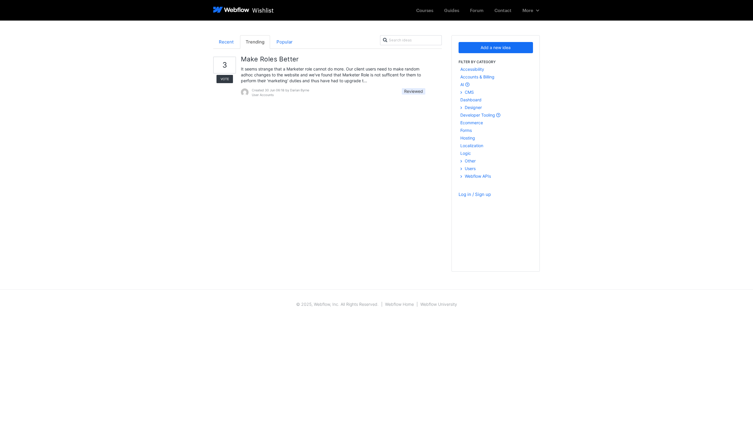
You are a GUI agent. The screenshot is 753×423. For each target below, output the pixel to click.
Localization (471, 145)
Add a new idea (496, 47)
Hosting (467, 137)
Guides (451, 10)
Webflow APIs (477, 176)
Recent (226, 42)
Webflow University (438, 304)
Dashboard (471, 99)
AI (462, 84)
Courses (424, 10)
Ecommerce (471, 122)
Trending (255, 42)
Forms (466, 130)
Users (470, 168)
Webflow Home (399, 304)
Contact (503, 10)
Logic (465, 153)
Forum (477, 10)
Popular (284, 42)
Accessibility (472, 69)
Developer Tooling (478, 115)
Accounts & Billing (477, 76)
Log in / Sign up (475, 194)
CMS (469, 92)
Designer (473, 107)
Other (470, 160)
